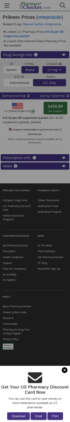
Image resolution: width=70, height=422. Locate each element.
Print (55, 416)
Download (18, 416)
